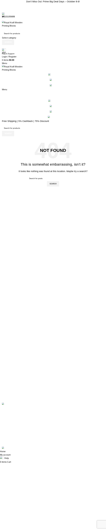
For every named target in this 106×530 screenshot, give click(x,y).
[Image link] (19, 404)
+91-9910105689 (93, 433)
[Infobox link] (53, 225)
